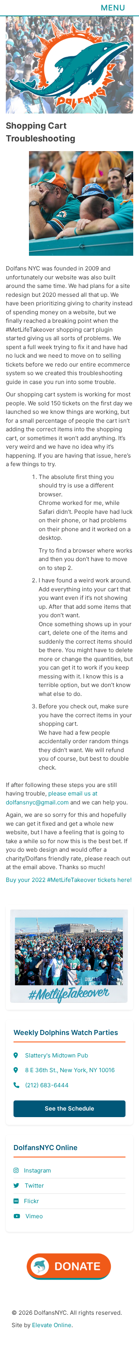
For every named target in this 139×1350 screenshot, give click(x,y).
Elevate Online (51, 1325)
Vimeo (33, 1216)
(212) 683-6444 (47, 1085)
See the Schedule (69, 1108)
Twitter (33, 1185)
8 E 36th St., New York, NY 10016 (70, 1070)
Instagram (36, 1170)
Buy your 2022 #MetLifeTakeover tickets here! (69, 879)
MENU (113, 7)
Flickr (30, 1201)
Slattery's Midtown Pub (56, 1055)
